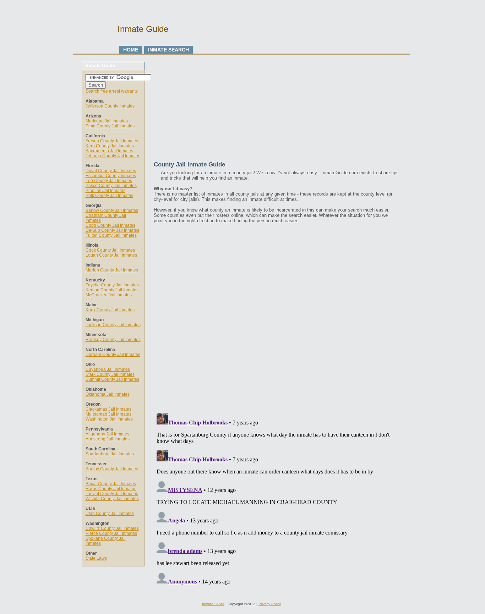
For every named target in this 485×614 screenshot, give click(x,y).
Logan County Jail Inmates (111, 255)
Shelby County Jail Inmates (112, 468)
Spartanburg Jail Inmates (110, 453)
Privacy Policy (269, 604)
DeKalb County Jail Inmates (112, 230)
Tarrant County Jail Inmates (112, 493)
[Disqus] (276, 317)
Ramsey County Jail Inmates (113, 339)
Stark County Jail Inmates (110, 374)
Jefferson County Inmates (110, 106)
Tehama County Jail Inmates (113, 155)
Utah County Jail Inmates (110, 513)
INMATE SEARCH (168, 50)
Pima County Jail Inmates (110, 126)
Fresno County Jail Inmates (112, 140)
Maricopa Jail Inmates (107, 121)
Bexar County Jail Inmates (111, 483)
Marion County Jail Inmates (112, 270)
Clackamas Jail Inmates (108, 409)
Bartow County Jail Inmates (112, 210)
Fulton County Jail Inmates (111, 235)
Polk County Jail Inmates (109, 195)
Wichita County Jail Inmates (112, 498)
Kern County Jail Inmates (110, 145)
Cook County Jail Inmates (110, 250)
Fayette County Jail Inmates (112, 285)
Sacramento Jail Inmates (109, 150)
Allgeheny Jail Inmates (107, 434)
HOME (130, 50)
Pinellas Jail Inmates (105, 190)
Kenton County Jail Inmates (112, 289)
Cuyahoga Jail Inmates (108, 369)
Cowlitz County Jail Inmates (112, 528)
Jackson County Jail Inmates (113, 324)
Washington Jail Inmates (109, 419)
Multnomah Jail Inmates (108, 414)
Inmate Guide (213, 604)
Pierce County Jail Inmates (111, 533)
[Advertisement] (276, 111)
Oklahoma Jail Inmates (108, 394)
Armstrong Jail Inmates (108, 439)
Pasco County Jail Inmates (111, 185)
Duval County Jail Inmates (111, 170)
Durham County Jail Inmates (113, 354)
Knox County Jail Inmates (110, 309)
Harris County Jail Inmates (111, 488)
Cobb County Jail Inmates (110, 225)
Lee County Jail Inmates (109, 180)
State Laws (96, 558)
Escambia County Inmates (111, 175)
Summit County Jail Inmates (112, 379)
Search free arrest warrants (112, 91)
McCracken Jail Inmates (109, 294)
